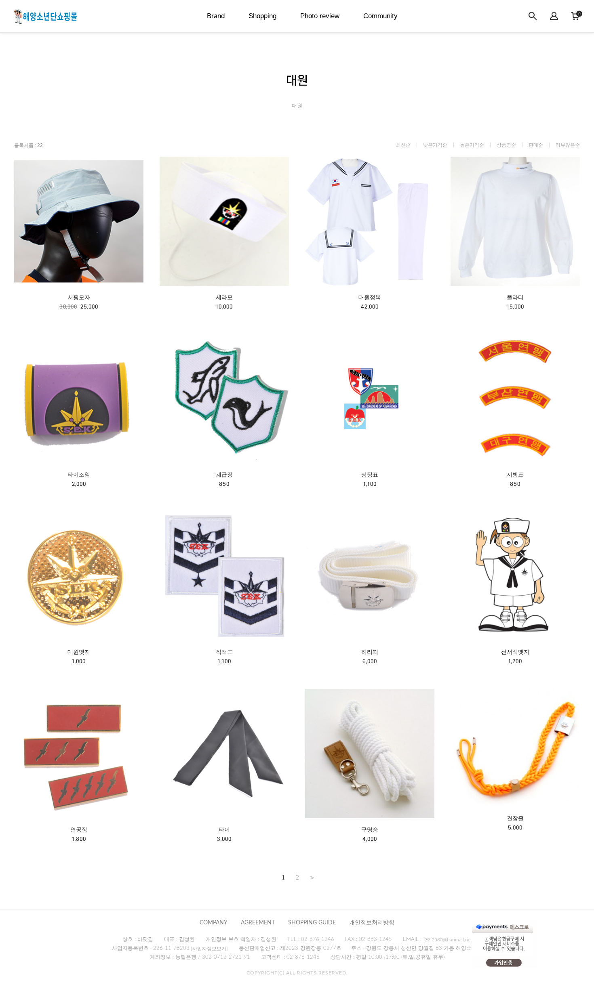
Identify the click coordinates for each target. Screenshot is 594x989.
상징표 (369, 474)
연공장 (78, 829)
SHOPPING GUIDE (312, 923)
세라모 (224, 297)
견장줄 (515, 818)
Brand (216, 16)
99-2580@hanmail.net (448, 939)
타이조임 (78, 474)
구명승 (369, 829)
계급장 (224, 474)
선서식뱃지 (515, 652)
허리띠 (369, 652)
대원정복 (369, 297)
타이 (224, 829)
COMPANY (213, 923)
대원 (297, 106)
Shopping (262, 16)
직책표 (224, 652)
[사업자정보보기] (209, 948)
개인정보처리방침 (371, 923)
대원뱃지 (78, 652)
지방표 (515, 474)
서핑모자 (78, 297)
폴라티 (515, 297)
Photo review (319, 16)
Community (380, 16)
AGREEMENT (258, 923)
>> (311, 878)
